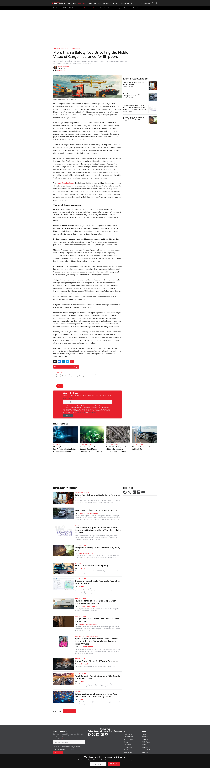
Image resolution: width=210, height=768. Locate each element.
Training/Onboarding (82, 492)
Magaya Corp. (61, 70)
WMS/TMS (78, 563)
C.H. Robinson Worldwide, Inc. (88, 606)
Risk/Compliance (80, 658)
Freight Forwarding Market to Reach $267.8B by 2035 (133, 118)
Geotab (81, 586)
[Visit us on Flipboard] (138, 492)
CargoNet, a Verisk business (88, 624)
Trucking (78, 508)
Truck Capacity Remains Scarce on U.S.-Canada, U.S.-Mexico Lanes (97, 677)
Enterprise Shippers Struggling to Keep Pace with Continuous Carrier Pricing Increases (96, 695)
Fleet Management (74, 48)
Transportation (59, 48)
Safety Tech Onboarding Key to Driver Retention (134, 83)
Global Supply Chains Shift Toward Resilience (96, 661)
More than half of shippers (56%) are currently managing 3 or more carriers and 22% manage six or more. (98, 703)
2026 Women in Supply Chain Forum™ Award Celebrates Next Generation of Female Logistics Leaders (134, 107)
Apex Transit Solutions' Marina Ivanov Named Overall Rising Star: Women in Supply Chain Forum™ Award (96, 641)
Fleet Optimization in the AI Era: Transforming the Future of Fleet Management (64, 449)
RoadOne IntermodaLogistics (88, 513)
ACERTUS (82, 568)
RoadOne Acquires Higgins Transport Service (132, 95)
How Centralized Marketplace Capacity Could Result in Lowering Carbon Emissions (92, 449)
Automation (57, 444)
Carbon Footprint (86, 444)
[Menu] (156, 3)
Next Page (69, 711)
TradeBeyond (83, 664)
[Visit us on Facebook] (125, 492)
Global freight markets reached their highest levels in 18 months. (95, 666)
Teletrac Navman (84, 498)
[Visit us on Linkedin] (134, 492)
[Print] (55, 361)
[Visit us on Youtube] (143, 492)
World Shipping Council (66, 183)
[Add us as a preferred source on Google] (72, 361)
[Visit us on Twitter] (129, 492)
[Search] (152, 3)
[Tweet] (67, 361)
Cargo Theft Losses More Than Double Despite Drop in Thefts (97, 620)
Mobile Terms (81, 412)
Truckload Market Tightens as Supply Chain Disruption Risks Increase (95, 602)
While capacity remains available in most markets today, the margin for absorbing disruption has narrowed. (97, 610)
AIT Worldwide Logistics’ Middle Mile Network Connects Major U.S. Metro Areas (116, 449)
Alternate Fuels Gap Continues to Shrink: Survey (144, 448)
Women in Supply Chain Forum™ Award (87, 636)
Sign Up (68, 415)
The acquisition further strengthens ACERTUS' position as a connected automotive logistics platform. (97, 572)
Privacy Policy (92, 412)
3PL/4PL (77, 525)
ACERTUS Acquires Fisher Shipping (91, 565)
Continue (113, 764)
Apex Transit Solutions (86, 647)
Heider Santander (63, 66)
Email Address (68, 398)
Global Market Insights (86, 553)
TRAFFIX (81, 681)
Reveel (81, 699)
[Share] (59, 361)
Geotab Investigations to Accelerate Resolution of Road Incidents (97, 582)
